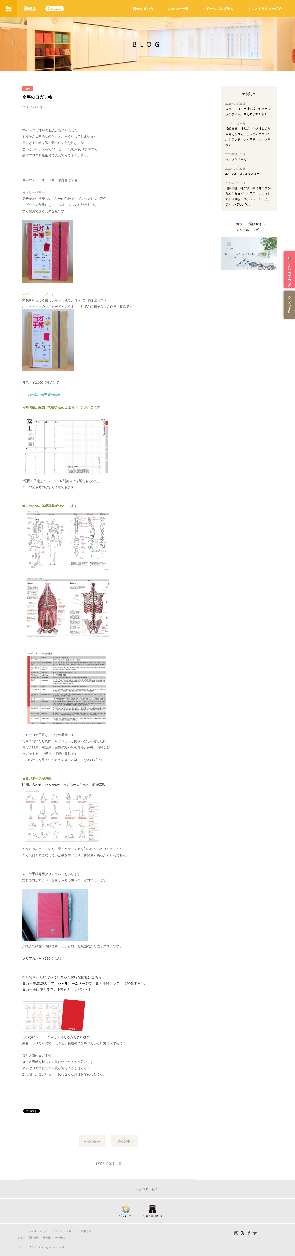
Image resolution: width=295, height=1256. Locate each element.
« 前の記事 (92, 1141)
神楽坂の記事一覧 (109, 1163)
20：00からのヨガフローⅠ (243, 173)
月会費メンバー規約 (54, 1237)
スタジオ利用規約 (28, 1237)
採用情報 (86, 1231)
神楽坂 (30, 8)
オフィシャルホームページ (68, 983)
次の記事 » (125, 1141)
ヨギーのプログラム (217, 8)
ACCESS (55, 8)
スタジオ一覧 (178, 8)
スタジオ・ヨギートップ (32, 1231)
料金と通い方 (143, 8)
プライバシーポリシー (63, 1231)
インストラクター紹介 (264, 8)
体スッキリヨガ (235, 159)
